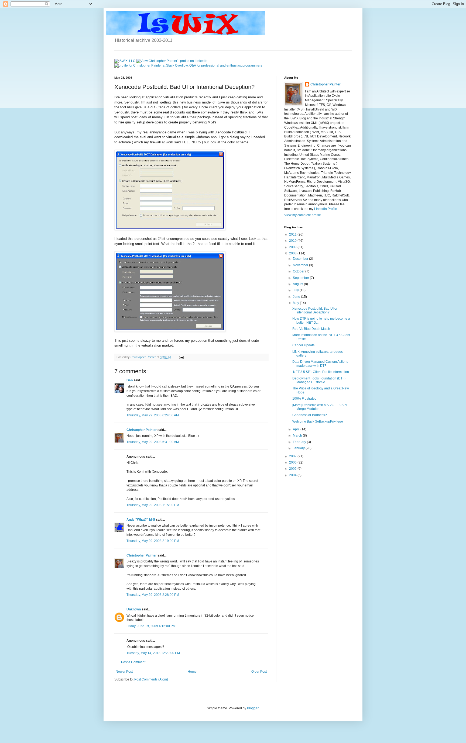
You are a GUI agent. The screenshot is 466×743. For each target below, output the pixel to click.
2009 (293, 247)
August (298, 284)
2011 (293, 234)
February (300, 442)
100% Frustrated (304, 398)
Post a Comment (133, 662)
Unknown (133, 609)
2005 (293, 469)
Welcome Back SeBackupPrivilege (317, 421)
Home (192, 671)
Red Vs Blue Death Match (311, 329)
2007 (293, 456)
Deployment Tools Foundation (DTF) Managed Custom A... (318, 380)
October (299, 271)
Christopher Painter (141, 430)
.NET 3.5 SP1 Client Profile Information (320, 372)
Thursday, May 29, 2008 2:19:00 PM (152, 541)
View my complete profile (302, 215)
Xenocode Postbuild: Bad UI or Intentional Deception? (314, 310)
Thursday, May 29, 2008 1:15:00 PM (152, 505)
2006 (293, 462)
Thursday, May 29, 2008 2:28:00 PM (152, 595)
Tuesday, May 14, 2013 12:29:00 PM (153, 653)
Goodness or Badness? (309, 415)
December (301, 259)
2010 (293, 241)
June (297, 297)
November (301, 265)
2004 (293, 475)
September (301, 278)
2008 (293, 253)
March (298, 435)
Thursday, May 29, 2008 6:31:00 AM (152, 442)
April (296, 429)
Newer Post (124, 671)
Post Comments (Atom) (151, 679)
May (296, 303)
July (296, 290)
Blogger (252, 708)
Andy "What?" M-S (140, 519)
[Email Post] (180, 357)
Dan (129, 380)
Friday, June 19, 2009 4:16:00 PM (151, 626)
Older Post (259, 671)
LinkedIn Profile (325, 209)
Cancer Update (303, 345)
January (299, 448)
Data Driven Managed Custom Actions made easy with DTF (320, 363)
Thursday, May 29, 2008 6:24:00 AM (152, 415)
